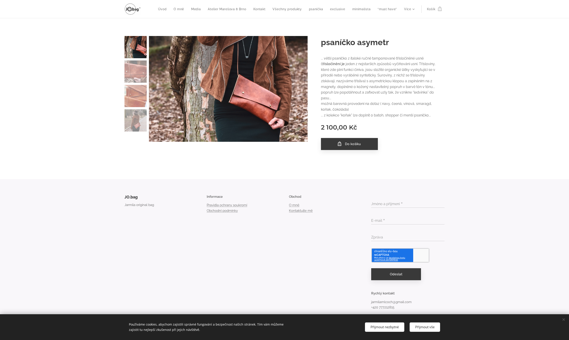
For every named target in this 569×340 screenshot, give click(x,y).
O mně (294, 205)
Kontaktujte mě (301, 211)
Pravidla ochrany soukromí (227, 205)
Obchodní (214, 211)
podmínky (230, 211)
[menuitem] (163, 9)
